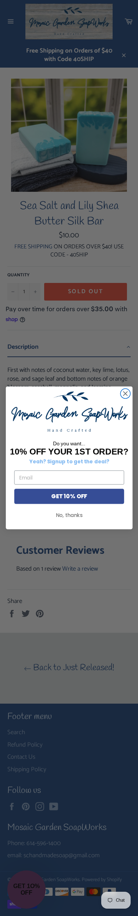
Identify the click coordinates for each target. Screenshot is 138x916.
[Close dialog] (125, 394)
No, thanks (69, 515)
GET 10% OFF (69, 496)
